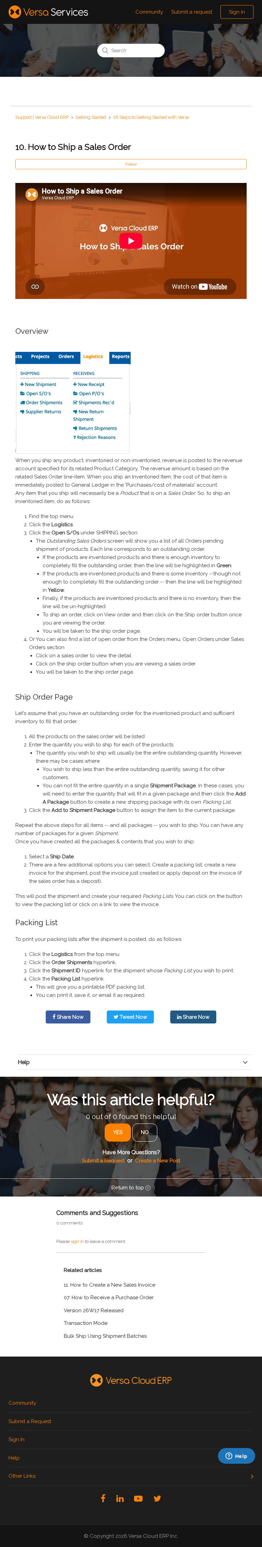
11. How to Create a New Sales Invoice (109, 1285)
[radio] (118, 1132)
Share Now (70, 1017)
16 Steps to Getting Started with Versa (151, 117)
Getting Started (91, 117)
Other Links (22, 1476)
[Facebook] (103, 1498)
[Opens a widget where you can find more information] (204, 1496)
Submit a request (191, 12)
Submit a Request (103, 1161)
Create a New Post (157, 1161)
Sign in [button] (237, 12)
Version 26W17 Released (93, 1310)
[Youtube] (138, 1498)
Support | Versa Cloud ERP (42, 117)
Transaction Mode (85, 1323)
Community (149, 12)
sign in (77, 1241)
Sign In (17, 1439)
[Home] (48, 11)
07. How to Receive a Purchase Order (109, 1297)
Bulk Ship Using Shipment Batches (105, 1336)
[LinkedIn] (119, 1498)
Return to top (128, 1188)
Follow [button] (131, 164)
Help (14, 1458)
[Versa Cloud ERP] (131, 1380)
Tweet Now (132, 1017)
